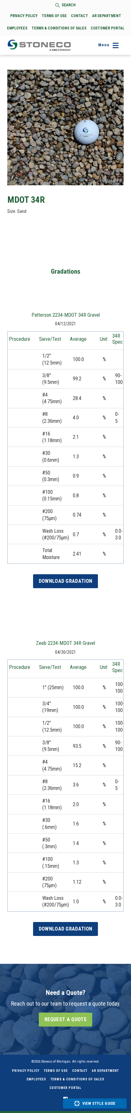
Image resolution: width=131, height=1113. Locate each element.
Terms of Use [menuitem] (56, 1070)
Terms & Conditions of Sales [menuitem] (77, 1079)
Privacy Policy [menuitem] (25, 1070)
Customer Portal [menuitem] (65, 1088)
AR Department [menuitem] (105, 1070)
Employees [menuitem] (36, 1079)
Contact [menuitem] (79, 1070)
